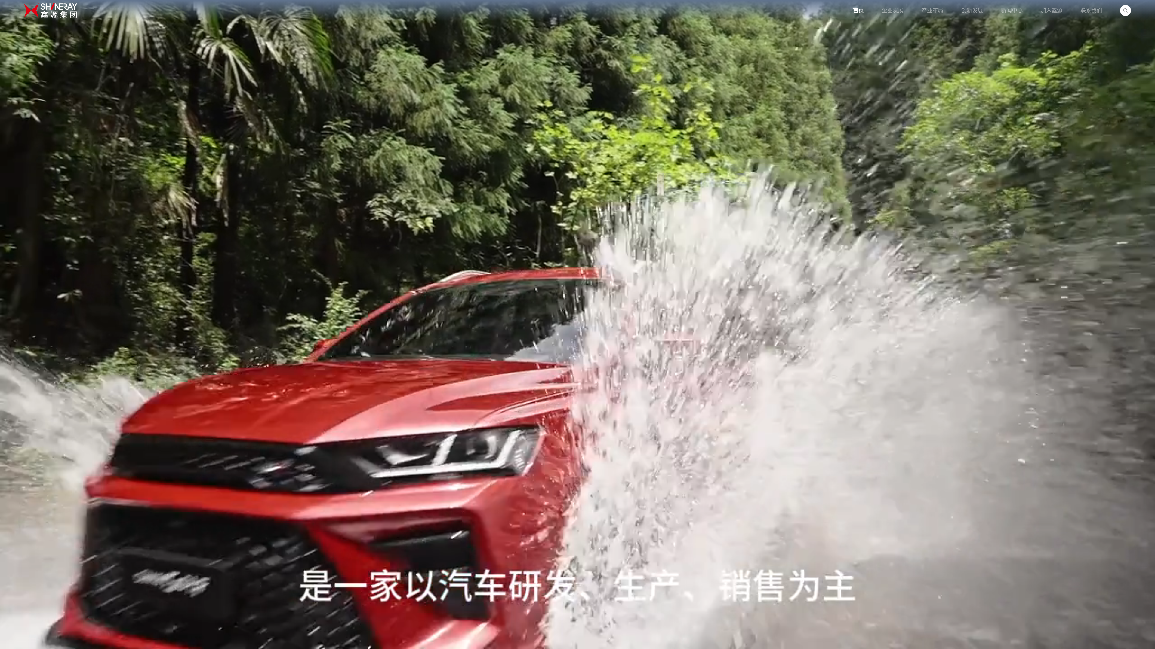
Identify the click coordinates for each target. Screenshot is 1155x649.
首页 (858, 11)
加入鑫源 (1051, 11)
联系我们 (1091, 11)
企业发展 (893, 11)
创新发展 (972, 11)
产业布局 (932, 11)
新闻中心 (1012, 11)
